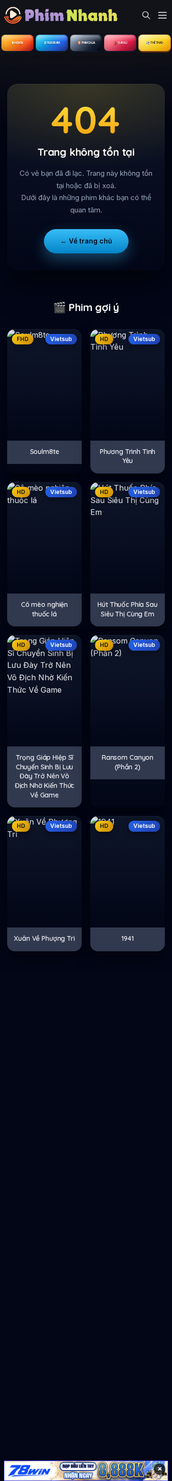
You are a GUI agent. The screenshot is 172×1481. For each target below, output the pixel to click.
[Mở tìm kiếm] (146, 15)
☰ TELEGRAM (52, 42)
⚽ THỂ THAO (154, 42)
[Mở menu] (162, 15)
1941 (127, 938)
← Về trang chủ (86, 241)
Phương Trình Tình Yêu (128, 456)
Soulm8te (44, 451)
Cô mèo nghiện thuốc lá (44, 609)
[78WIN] (86, 1471)
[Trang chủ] (63, 15)
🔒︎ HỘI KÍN (17, 42)
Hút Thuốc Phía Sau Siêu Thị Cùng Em (127, 609)
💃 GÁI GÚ (120, 42)
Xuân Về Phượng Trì (44, 938)
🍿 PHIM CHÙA (86, 42)
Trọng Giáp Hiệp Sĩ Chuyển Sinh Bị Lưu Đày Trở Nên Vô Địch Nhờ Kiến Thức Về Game (44, 776)
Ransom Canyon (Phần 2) (127, 762)
